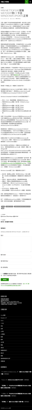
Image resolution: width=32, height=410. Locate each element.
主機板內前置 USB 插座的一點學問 (9, 304)
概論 (2, 345)
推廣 (2, 336)
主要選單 (30, 2)
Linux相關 (3, 315)
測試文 (2, 347)
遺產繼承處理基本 (5, 300)
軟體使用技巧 (4, 350)
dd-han (13, 18)
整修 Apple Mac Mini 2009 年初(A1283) (10, 301)
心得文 (2, 331)
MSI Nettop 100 (9, 206)
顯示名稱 (3, 254)
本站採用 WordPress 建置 (6, 408)
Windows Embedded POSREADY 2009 (22, 206)
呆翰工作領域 (5, 2)
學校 (2, 326)
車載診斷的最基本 (5, 298)
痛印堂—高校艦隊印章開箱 (7, 220)
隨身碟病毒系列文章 (5, 358)
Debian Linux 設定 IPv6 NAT (15, 379)
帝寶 (3, 208)
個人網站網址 (4, 267)
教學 (2, 339)
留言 (2, 235)
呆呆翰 (4, 385)
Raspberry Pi (4, 318)
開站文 (2, 353)
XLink (2, 320)
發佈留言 (19, 18)
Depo (3, 206)
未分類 (2, 7)
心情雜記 (3, 334)
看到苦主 (16, 75)
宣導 (2, 328)
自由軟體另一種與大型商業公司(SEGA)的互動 (11, 302)
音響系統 (3, 361)
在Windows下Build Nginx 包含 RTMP (9, 215)
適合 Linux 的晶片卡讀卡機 (16, 401)
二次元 (2, 323)
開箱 (2, 355)
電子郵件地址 (5, 261)
